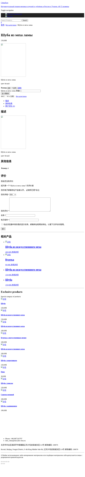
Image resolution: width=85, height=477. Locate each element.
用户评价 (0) (10, 106)
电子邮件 (5, 220)
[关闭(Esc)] (2, 461)
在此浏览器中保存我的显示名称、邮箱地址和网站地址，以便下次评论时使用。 (35, 224)
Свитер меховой (7, 395)
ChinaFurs (4, 3)
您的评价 (5, 211)
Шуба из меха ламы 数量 (10, 91)
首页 (2, 25)
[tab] (44, 100)
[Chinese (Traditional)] (13, 14)
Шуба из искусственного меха (13, 315)
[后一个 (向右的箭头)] (4, 463)
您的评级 (5, 195)
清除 (19, 88)
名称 (3, 215)
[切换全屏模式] (6, 461)
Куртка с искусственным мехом (13, 338)
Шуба (3, 303)
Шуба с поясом (7, 383)
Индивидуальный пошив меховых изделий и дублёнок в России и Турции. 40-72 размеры (35, 6)
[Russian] (9, 16)
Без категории (11, 25)
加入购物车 (5, 93)
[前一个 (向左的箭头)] (2, 463)
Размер (4, 88)
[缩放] (8, 461)
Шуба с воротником (9, 360)
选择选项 (15, 252)
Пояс (3, 372)
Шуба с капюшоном (9, 406)
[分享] (4, 461)
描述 (7, 101)
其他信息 (8, 103)
